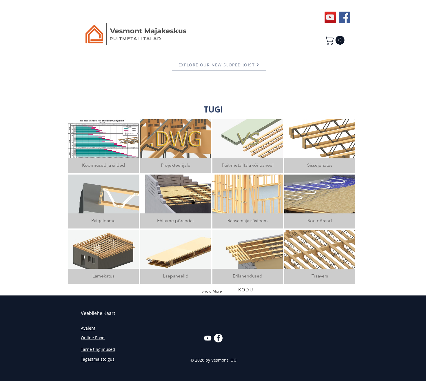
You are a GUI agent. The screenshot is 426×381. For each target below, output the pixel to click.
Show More (211, 291)
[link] (336, 40)
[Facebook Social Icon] (344, 17)
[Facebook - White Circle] (218, 338)
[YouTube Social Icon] (330, 17)
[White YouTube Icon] (207, 338)
